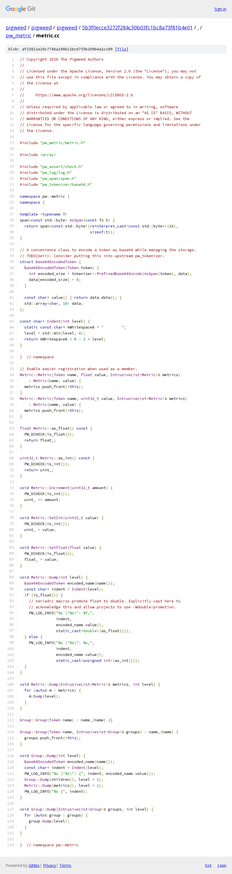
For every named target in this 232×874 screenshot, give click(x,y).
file (121, 49)
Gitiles (34, 865)
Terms (65, 865)
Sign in (220, 9)
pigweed (16, 27)
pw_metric (18, 35)
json (221, 865)
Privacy (49, 865)
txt (208, 865)
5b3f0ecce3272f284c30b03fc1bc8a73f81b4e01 (137, 27)
